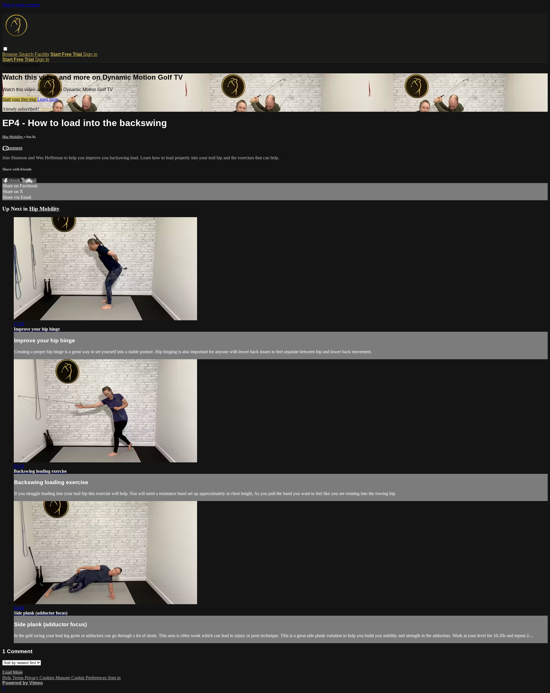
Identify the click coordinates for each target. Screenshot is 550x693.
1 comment (12, 148)
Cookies (48, 677)
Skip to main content (21, 4)
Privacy (32, 677)
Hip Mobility (13, 137)
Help (7, 677)
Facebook (11, 180)
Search (27, 54)
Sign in (90, 54)
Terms (18, 677)
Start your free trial (19, 99)
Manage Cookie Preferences (82, 677)
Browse (10, 54)
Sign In (42, 59)
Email (31, 180)
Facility (42, 54)
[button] (5, 49)
